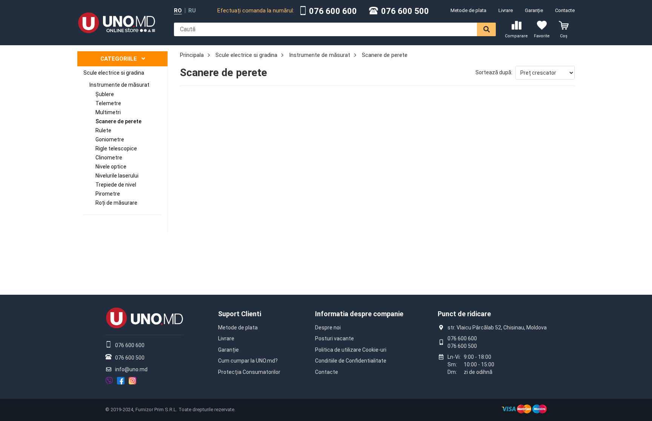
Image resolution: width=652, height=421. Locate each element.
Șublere (104, 94)
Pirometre (107, 194)
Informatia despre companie (359, 314)
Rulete (103, 130)
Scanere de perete (118, 121)
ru (192, 11)
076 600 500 (405, 11)
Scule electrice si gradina (113, 73)
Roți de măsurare (116, 203)
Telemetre (108, 103)
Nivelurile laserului (116, 176)
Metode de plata (468, 10)
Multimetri (108, 112)
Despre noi (328, 328)
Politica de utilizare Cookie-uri (350, 350)
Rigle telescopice (116, 148)
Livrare (505, 10)
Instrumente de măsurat (119, 85)
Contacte (565, 10)
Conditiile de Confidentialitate (350, 361)
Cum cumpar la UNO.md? (248, 361)
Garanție (534, 10)
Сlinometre (108, 158)
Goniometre (109, 139)
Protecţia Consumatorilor (249, 372)
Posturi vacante (334, 338)
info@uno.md (131, 369)
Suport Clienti (239, 314)
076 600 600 (333, 11)
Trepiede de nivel (115, 185)
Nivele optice (110, 167)
